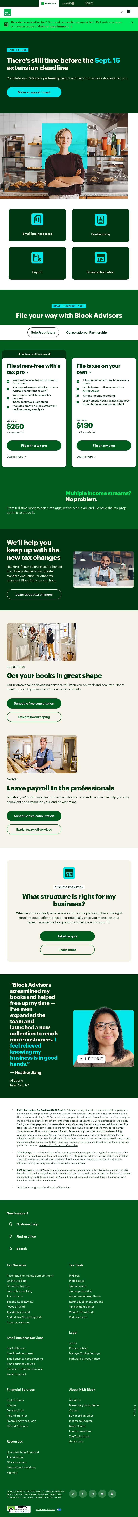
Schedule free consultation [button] (34, 703)
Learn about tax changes (34, 594)
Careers (74, 1410)
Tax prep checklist (80, 1291)
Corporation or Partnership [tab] (86, 332)
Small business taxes (20, 1353)
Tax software (15, 1296)
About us (75, 1400)
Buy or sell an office (81, 1415)
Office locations (17, 1462)
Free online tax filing (19, 1291)
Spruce (11, 1405)
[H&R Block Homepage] (49, 3)
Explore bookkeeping (34, 717)
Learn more (15, 456)
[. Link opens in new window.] (19, 1510)
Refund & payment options (86, 1301)
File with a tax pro (18, 1285)
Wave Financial (16, 1374)
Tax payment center (81, 1306)
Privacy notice (78, 1348)
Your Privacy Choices (45, 1509)
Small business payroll (21, 1363)
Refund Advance (17, 1425)
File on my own (104, 445)
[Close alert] (132, 22)
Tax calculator (78, 1285)
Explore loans (15, 1400)
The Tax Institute (79, 1436)
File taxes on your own (99, 369)
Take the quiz (67, 936)
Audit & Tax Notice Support (24, 1317)
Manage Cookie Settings (84, 1353)
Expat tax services (18, 1322)
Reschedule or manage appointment (30, 1275)
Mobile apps (76, 1280)
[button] (122, 12)
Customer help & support (23, 1452)
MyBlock (74, 1275)
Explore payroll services (34, 829)
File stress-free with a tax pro (33, 369)
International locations (21, 1467)
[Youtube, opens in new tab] (102, 1494)
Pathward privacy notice (84, 1358)
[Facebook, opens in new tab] (83, 1494)
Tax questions (15, 1457)
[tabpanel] (69, 407)
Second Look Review (20, 1301)
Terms (73, 1343)
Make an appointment (53, 26)
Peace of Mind (16, 1306)
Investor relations (80, 1431)
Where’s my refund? (81, 1311)
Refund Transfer (17, 1415)
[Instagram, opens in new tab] (93, 1494)
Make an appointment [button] (34, 92)
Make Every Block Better (84, 1405)
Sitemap (12, 1473)
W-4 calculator (78, 1317)
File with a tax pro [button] (34, 445)
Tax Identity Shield (18, 1311)
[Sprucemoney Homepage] (89, 3)
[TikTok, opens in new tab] (73, 1494)
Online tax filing (17, 1280)
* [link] (47, 390)
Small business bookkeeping (25, 1358)
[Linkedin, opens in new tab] (112, 1494)
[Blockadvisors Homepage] (69, 3)
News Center (77, 1425)
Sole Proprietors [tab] (43, 332)
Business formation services (25, 1369)
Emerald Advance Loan (21, 1420)
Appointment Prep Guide (85, 1296)
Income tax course (81, 1420)
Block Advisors (16, 1348)
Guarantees (76, 1441)
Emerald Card (15, 1410)
